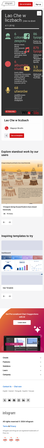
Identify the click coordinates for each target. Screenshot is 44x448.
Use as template (25, 4)
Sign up (38, 4)
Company (7, 374)
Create (5, 358)
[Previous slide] (4, 222)
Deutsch (11, 391)
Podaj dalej (11, 111)
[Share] (6, 135)
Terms (5, 426)
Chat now (18, 386)
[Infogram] (8, 4)
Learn (5, 370)
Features (6, 362)
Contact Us (7, 386)
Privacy (13, 426)
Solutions (6, 366)
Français (31, 391)
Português (18, 391)
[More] (39, 13)
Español (25, 391)
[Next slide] (9, 222)
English (5, 391)
